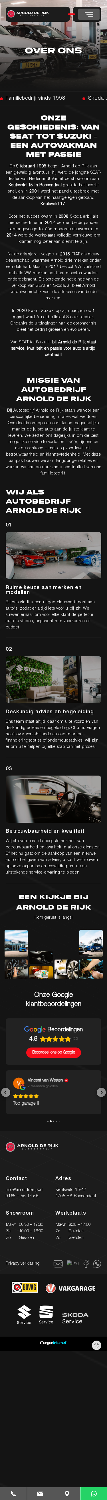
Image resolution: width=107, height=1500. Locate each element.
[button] (5, 1092)
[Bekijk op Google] (18, 1083)
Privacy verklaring (23, 1263)
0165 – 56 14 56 (22, 1195)
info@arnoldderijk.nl (25, 1189)
